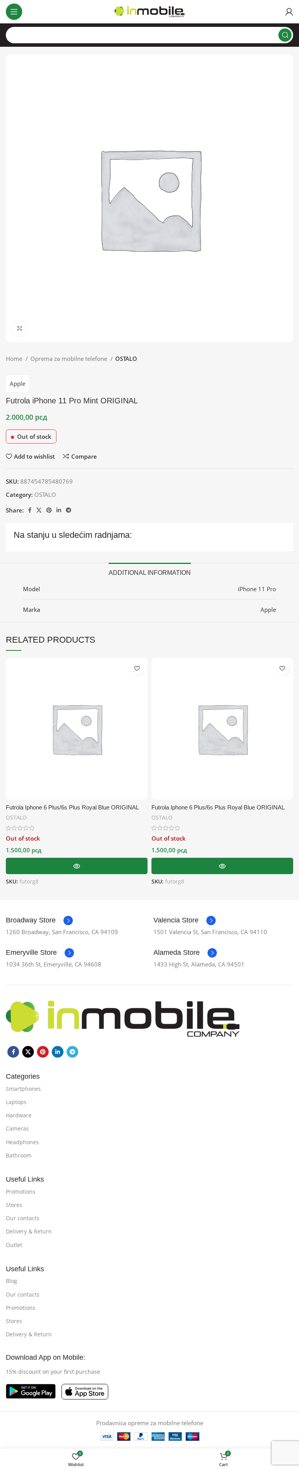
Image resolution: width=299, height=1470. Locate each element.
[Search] (285, 35)
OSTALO (126, 358)
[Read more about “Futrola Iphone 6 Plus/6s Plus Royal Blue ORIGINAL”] (77, 866)
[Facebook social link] (30, 510)
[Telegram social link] (68, 510)
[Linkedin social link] (58, 510)
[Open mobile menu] (14, 11)
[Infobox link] (39, 920)
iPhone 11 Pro (257, 589)
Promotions (20, 1191)
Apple (17, 383)
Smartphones (23, 1088)
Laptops (16, 1102)
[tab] (150, 572)
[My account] (289, 11)
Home (15, 358)
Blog (11, 1280)
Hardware (19, 1115)
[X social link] (39, 510)
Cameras (17, 1128)
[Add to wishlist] (137, 668)
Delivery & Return (29, 1231)
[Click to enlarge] (19, 328)
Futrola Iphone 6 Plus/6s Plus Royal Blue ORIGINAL (72, 807)
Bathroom (19, 1155)
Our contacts (22, 1218)
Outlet (14, 1245)
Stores (14, 1205)
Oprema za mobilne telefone (69, 358)
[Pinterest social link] (49, 510)
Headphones (22, 1142)
